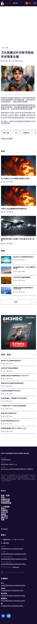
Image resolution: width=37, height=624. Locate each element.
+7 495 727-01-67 (18, 539)
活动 (6, 47)
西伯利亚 (4, 593)
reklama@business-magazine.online (13, 554)
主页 (2, 47)
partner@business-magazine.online (13, 564)
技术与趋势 (5, 501)
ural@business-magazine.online (12, 590)
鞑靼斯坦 (4, 598)
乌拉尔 (3, 588)
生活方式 (4, 512)
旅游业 (3, 514)
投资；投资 (5, 495)
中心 (2, 583)
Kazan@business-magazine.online (13, 600)
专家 (2, 520)
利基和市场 (5, 499)
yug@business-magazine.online (12, 606)
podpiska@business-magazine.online (14, 559)
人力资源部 (5, 507)
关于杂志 (4, 529)
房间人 (3, 508)
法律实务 (4, 510)
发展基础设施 (6, 503)
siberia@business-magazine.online (13, 595)
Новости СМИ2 (7, 138)
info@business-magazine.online (12, 548)
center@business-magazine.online (13, 585)
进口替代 (4, 516)
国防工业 (4, 518)
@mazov (16, 567)
